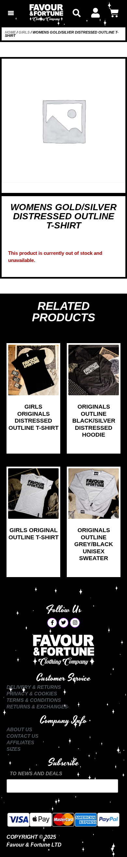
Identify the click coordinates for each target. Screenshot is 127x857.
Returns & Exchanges (37, 706)
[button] (76, 13)
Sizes (14, 749)
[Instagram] (75, 623)
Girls (24, 32)
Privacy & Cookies (32, 693)
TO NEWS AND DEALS (36, 773)
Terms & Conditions (34, 700)
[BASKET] (114, 13)
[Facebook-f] (52, 623)
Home (10, 32)
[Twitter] (63, 623)
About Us (19, 729)
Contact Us (22, 736)
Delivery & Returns (34, 687)
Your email (62, 786)
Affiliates (20, 742)
